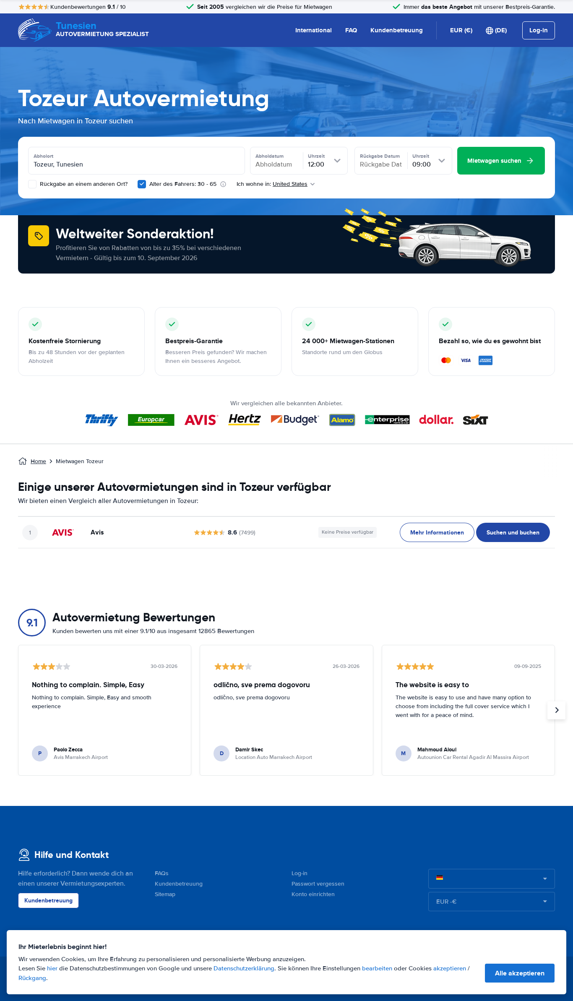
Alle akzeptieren (519, 973)
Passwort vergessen (318, 883)
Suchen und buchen (513, 532)
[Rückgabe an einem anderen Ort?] (32, 184)
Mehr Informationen (437, 532)
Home (38, 461)
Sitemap (165, 894)
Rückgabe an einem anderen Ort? (83, 184)
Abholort (43, 156)
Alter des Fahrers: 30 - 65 (182, 184)
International (313, 30)
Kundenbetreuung (396, 30)
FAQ (351, 30)
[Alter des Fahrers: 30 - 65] (142, 184)
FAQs (162, 873)
